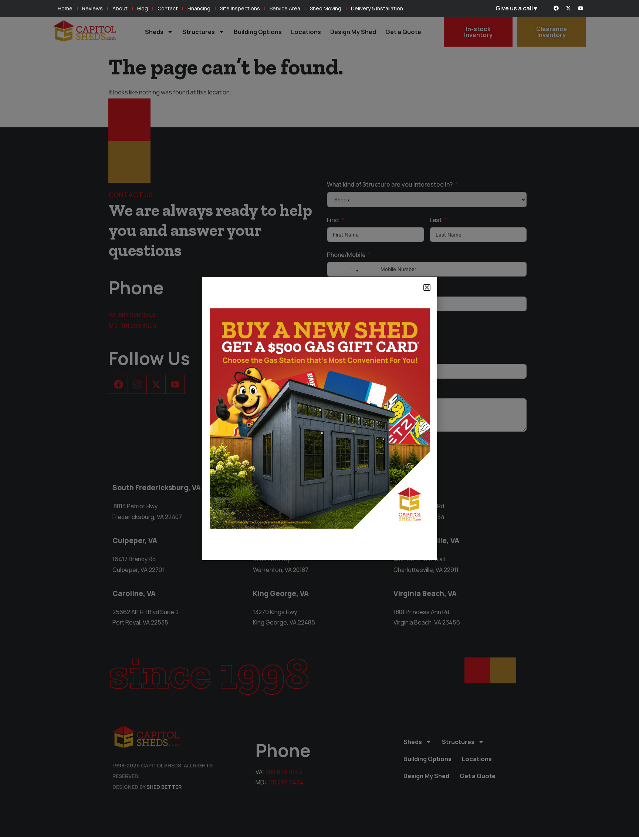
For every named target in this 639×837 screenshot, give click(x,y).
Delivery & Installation (377, 8)
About (120, 8)
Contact (168, 8)
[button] (427, 287)
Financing (198, 8)
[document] (319, 418)
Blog (142, 8)
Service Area (285, 8)
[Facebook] (556, 8)
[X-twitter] (568, 8)
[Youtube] (580, 8)
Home (65, 8)
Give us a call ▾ (516, 8)
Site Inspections (240, 8)
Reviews (92, 8)
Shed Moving (325, 8)
